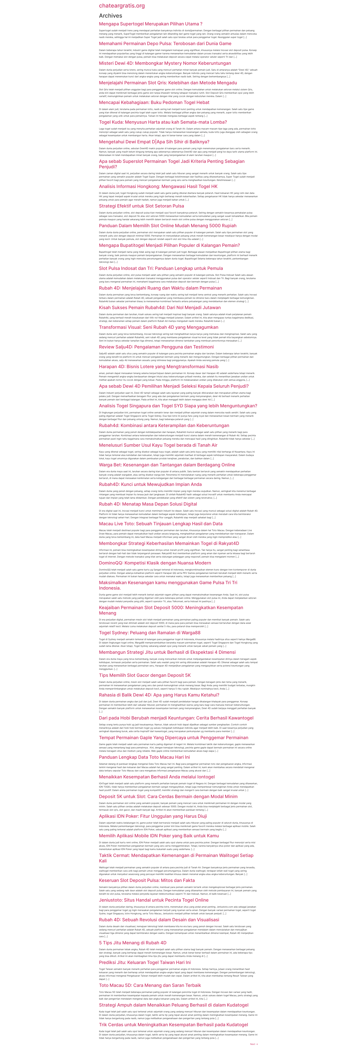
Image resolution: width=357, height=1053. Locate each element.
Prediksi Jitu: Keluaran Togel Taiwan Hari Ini (145, 962)
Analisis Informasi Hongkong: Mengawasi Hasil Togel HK (158, 186)
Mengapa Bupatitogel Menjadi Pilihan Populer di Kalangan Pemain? (169, 245)
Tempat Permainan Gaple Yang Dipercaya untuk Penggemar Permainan (173, 737)
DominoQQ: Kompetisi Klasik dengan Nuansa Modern (155, 563)
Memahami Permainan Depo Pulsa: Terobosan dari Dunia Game (165, 43)
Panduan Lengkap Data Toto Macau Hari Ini (144, 757)
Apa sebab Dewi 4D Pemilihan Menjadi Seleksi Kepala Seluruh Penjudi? (174, 386)
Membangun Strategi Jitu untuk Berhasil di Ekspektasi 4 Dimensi (167, 652)
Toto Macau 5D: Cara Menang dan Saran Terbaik (150, 985)
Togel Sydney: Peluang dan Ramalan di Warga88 (150, 632)
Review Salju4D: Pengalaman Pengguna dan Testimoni (156, 347)
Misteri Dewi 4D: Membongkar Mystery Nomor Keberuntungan (165, 63)
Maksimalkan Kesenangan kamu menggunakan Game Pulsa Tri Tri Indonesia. (168, 585)
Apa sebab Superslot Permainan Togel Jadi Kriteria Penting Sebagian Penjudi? (172, 164)
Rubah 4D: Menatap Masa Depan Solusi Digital (148, 504)
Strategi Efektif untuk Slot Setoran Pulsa (141, 206)
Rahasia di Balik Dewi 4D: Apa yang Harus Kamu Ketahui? (159, 695)
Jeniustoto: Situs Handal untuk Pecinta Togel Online (154, 900)
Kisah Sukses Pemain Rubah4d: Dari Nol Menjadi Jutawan (160, 307)
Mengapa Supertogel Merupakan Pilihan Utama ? (150, 24)
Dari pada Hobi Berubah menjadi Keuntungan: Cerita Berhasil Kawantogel (176, 718)
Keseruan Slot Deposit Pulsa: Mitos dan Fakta (147, 880)
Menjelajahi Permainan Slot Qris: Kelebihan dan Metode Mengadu (168, 82)
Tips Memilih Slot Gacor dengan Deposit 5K (145, 675)
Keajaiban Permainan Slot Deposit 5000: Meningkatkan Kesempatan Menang (171, 610)
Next (254, 1044)
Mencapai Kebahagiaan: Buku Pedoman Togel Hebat (154, 102)
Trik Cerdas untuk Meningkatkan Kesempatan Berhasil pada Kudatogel (173, 1024)
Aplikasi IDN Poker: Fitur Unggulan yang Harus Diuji (153, 816)
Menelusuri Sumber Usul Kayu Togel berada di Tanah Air (158, 445)
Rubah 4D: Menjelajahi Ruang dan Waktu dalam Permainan (160, 288)
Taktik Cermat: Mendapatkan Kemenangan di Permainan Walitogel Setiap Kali (176, 858)
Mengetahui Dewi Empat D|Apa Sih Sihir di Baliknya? (154, 141)
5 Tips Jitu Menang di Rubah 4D (133, 942)
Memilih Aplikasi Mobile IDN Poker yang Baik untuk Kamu (159, 835)
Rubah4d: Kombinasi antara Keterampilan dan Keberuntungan (164, 425)
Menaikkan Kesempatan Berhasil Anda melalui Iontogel (157, 776)
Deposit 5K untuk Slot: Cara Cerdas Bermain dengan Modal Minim (168, 796)
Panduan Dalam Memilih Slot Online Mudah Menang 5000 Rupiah (168, 225)
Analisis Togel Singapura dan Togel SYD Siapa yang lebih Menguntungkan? (178, 405)
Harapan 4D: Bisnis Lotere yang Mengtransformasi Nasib (159, 366)
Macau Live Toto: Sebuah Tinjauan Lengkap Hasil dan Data (161, 523)
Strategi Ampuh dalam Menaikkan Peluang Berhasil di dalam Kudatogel (174, 1005)
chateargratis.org (122, 5)
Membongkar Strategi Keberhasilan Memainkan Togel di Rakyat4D (169, 543)
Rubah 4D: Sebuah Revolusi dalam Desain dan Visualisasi (159, 919)
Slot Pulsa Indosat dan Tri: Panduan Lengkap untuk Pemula (161, 268)
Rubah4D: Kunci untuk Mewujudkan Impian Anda (150, 484)
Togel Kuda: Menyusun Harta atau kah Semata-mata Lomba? (163, 122)
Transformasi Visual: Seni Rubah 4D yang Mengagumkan (158, 327)
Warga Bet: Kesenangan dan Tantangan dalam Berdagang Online (167, 464)
